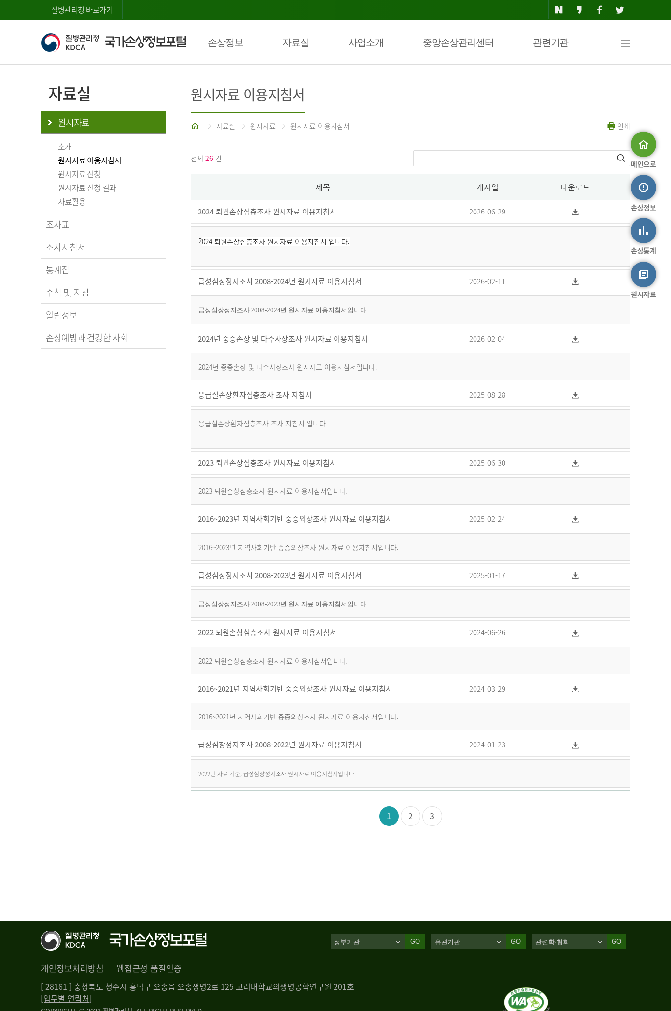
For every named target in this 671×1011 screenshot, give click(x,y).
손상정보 (225, 42)
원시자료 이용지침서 (89, 160)
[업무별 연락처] (66, 998)
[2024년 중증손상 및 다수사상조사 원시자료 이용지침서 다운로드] (575, 339)
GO (415, 941)
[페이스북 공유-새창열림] (599, 9)
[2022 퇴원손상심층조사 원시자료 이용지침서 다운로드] (575, 632)
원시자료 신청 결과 (87, 187)
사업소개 (366, 42)
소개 (65, 146)
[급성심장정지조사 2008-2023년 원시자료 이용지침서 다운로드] (575, 575)
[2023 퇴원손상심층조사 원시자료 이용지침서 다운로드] (575, 463)
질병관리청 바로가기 (81, 9)
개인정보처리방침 (72, 968)
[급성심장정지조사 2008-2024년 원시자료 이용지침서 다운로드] (575, 281)
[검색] (622, 158)
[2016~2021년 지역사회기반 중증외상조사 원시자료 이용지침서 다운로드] (575, 689)
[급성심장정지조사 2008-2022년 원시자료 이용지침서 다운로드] (575, 745)
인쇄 (622, 126)
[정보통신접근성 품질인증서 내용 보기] (526, 993)
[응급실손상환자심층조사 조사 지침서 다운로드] (575, 395)
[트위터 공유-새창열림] (620, 9)
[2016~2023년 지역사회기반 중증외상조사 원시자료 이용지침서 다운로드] (575, 519)
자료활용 (71, 201)
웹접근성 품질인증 (149, 968)
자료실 (295, 42)
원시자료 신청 (79, 174)
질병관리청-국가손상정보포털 (113, 42)
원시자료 (73, 122)
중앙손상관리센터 (458, 42)
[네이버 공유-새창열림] (559, 9)
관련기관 (550, 42)
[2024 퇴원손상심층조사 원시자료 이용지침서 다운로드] (575, 212)
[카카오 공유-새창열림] (579, 9)
